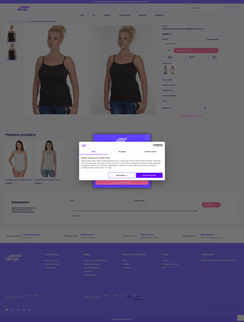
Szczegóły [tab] (122, 151)
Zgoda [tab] (93, 151)
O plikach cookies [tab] (151, 151)
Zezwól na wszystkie (149, 175)
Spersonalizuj (120, 175)
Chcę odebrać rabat (122, 182)
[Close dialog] (147, 137)
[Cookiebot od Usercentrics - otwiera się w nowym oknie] (154, 145)
